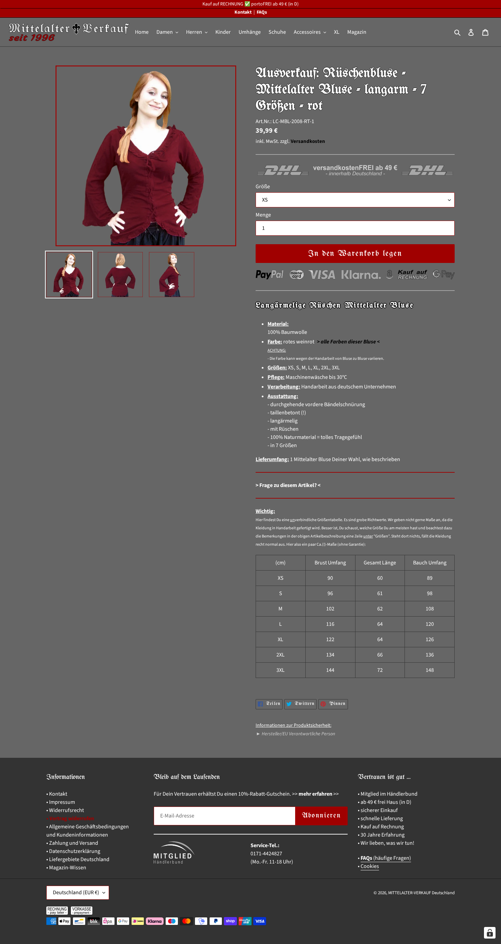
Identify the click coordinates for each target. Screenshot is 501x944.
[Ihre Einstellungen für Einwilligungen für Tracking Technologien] (490, 933)
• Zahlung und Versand (72, 843)
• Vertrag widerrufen (70, 818)
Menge (263, 215)
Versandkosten (308, 141)
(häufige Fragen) (386, 858)
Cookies (370, 866)
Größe (263, 186)
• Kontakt (56, 794)
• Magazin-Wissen (66, 867)
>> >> (315, 794)
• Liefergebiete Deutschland (77, 859)
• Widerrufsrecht (65, 810)
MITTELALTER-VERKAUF (409, 893)
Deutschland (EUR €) (76, 892)
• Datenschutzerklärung (73, 851)
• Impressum (60, 802)
